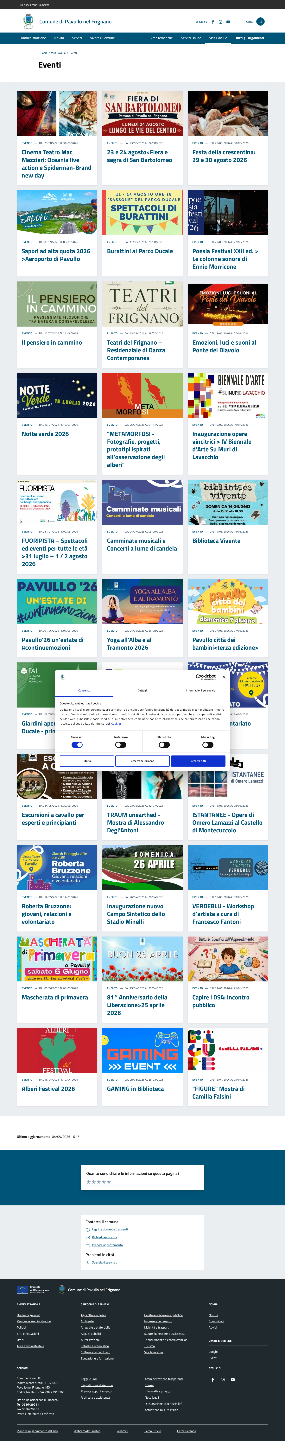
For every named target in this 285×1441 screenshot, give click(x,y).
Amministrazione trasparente (164, 1379)
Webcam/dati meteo (87, 1431)
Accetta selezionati (143, 761)
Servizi (77, 37)
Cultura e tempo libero (95, 1352)
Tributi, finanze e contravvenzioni (166, 1339)
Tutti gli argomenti (250, 37)
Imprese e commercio (158, 1321)
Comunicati (216, 1321)
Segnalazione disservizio (97, 1385)
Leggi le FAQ (89, 1379)
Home (44, 53)
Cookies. (117, 723)
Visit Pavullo (218, 37)
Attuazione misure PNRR (161, 1410)
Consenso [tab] (84, 690)
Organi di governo (28, 1315)
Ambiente (87, 1321)
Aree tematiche (161, 37)
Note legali (152, 1397)
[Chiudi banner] (224, 677)
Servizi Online (191, 37)
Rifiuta (87, 761)
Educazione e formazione (97, 1358)
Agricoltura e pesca (93, 1315)
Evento (27, 143)
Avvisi (213, 1327)
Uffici (20, 1339)
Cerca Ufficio (152, 1431)
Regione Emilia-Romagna (34, 5)
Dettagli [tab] (142, 690)
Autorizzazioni (90, 1339)
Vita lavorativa (153, 1352)
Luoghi (213, 1351)
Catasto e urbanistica (95, 1346)
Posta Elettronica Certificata (35, 1413)
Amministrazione (33, 37)
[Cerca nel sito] (260, 21)
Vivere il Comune (102, 37)
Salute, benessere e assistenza (164, 1333)
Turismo (149, 1346)
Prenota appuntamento (96, 1391)
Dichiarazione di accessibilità (163, 1403)
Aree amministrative (30, 1346)
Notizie (213, 1315)
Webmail (122, 1431)
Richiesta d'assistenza (95, 1397)
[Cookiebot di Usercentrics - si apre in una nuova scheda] (199, 677)
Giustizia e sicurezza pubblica (163, 1315)
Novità (59, 37)
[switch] (120, 745)
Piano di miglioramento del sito (37, 1431)
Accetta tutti (198, 761)
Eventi (213, 1357)
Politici (21, 1327)
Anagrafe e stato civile (95, 1327)
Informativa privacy (157, 1391)
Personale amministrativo (34, 1321)
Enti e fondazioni (28, 1333)
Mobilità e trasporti (156, 1327)
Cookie (149, 1385)
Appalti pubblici (91, 1333)
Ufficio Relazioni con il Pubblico (37, 1399)
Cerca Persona (186, 1431)
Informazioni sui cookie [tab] (200, 690)
